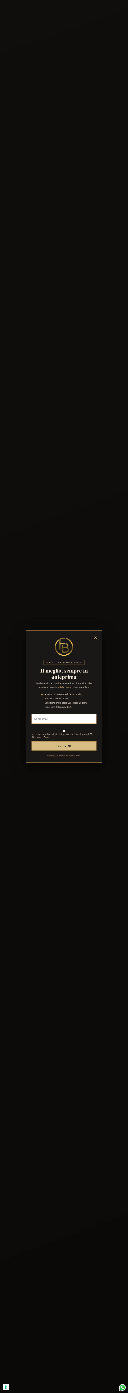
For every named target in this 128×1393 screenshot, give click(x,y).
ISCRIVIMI (64, 746)
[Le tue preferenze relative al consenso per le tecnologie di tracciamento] (6, 1387)
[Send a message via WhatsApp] (122, 1387)
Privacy (47, 737)
